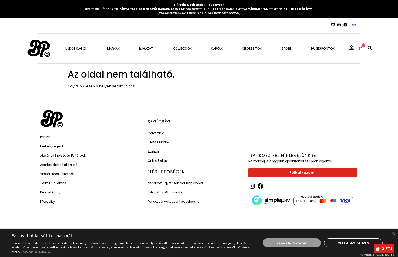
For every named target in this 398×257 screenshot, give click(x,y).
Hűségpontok (323, 48)
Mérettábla (156, 133)
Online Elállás (157, 160)
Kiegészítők (252, 48)
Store (286, 48)
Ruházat (146, 48)
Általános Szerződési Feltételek (63, 155)
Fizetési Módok (158, 142)
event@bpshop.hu (185, 201)
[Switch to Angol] (354, 25)
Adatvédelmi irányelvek (36, 252)
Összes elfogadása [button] (291, 243)
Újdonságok (76, 48)
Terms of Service (53, 183)
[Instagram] (339, 24)
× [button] (393, 233)
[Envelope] (333, 24)
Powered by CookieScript (377, 254)
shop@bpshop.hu (170, 192)
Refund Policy (50, 192)
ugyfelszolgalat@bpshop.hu (183, 183)
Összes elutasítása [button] (353, 243)
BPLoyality (47, 201)
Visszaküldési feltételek (57, 174)
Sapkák (217, 48)
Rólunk (45, 137)
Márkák (113, 48)
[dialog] (199, 243)
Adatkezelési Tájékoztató (58, 164)
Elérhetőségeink (52, 146)
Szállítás (154, 151)
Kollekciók (182, 48)
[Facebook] (345, 24)
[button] (370, 48)
